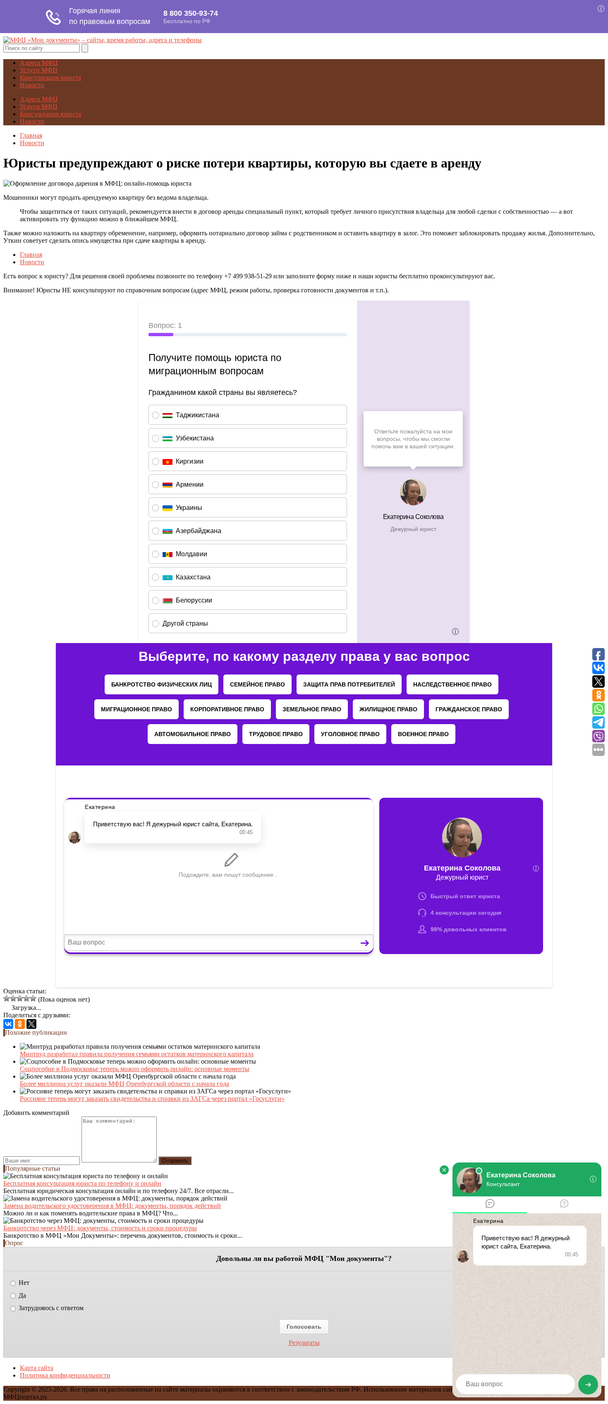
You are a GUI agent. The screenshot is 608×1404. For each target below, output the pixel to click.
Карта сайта (36, 1367)
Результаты (304, 1342)
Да (21, 1295)
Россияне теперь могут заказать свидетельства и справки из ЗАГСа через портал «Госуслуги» (152, 1098)
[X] (31, 1024)
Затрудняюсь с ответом (50, 1307)
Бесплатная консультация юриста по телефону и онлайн (82, 1183)
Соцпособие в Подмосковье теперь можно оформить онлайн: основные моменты (134, 1068)
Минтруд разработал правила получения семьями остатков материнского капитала (137, 1053)
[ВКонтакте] (8, 1024)
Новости (32, 84)
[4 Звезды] (26, 998)
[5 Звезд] (33, 998)
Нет (23, 1282)
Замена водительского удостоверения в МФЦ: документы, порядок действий (112, 1205)
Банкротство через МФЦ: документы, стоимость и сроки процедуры (100, 1228)
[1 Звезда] (6, 998)
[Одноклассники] (20, 1024)
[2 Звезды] (13, 998)
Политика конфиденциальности (65, 1375)
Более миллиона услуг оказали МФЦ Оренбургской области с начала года (124, 1083)
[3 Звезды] (20, 998)
